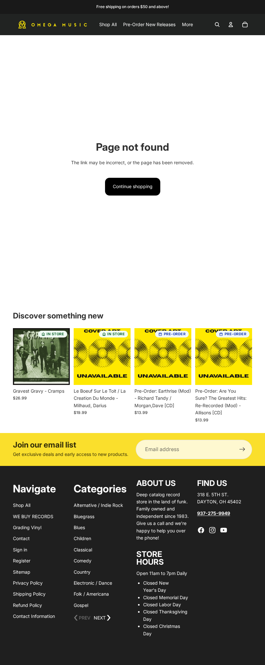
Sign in (20, 549)
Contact (21, 538)
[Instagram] (212, 530)
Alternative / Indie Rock (98, 505)
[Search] (217, 24)
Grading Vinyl (27, 527)
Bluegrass (84, 516)
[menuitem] (187, 24)
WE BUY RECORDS (33, 516)
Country (82, 572)
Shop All (21, 505)
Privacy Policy (28, 583)
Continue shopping (133, 186)
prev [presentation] (82, 618)
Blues (79, 527)
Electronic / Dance (93, 583)
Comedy (82, 560)
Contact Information (34, 616)
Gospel (81, 605)
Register (21, 560)
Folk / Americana (91, 594)
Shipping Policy (29, 594)
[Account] (231, 24)
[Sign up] (242, 449)
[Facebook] (201, 530)
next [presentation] (102, 618)
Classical (83, 549)
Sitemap (21, 572)
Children (82, 538)
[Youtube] (224, 530)
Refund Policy (27, 605)
